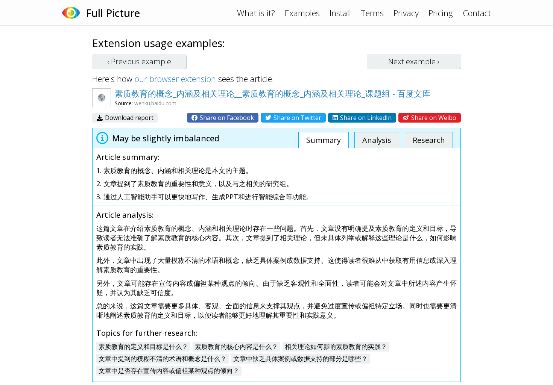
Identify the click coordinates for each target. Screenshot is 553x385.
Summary (323, 140)
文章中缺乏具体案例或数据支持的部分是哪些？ (300, 358)
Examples (302, 12)
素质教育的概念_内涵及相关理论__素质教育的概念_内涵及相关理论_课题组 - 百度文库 (272, 93)
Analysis (376, 140)
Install (340, 12)
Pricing (440, 12)
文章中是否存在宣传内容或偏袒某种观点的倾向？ (169, 370)
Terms (372, 12)
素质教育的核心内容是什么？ (236, 346)
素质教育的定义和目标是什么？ (143, 346)
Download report (128, 118)
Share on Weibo (433, 118)
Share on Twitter (296, 118)
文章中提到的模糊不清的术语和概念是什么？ (162, 358)
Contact (477, 12)
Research (429, 140)
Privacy (406, 12)
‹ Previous (139, 61)
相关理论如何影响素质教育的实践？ (336, 346)
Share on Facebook (226, 118)
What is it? (256, 12)
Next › (413, 61)
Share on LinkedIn (365, 118)
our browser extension (175, 78)
